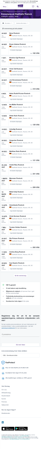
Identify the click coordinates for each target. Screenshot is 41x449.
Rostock (23, 11)
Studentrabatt (6, 395)
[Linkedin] (3, 422)
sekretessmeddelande (8, 328)
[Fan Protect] (8, 363)
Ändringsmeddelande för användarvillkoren (19, 439)
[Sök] (37, 6)
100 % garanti (11, 285)
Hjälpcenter (5, 405)
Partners (4, 402)
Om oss (4, 389)
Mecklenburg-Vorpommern (13, 11)
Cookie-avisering (18, 437)
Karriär (4, 398)
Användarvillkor (25, 436)
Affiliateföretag (6, 392)
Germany (3, 11)
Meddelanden (6, 413)
